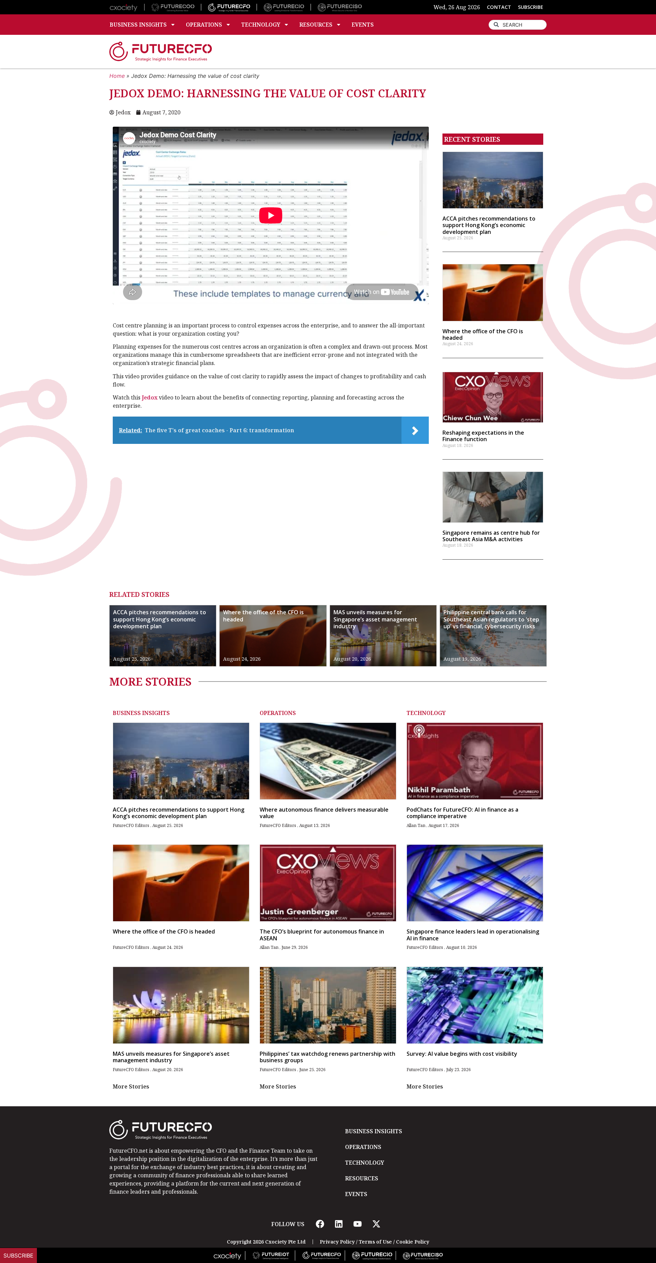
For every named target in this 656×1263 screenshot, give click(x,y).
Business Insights (138, 24)
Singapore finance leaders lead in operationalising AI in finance (473, 935)
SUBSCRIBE (530, 7)
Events (363, 24)
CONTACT (499, 7)
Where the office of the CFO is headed (482, 334)
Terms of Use (375, 1241)
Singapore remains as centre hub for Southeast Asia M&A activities (491, 536)
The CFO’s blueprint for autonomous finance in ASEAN (322, 935)
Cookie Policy (412, 1241)
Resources (315, 24)
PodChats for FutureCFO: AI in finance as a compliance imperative (462, 813)
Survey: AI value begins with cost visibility (462, 1053)
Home (117, 75)
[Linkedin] (338, 1224)
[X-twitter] (376, 1224)
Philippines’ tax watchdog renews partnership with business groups (327, 1057)
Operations (204, 24)
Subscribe (18, 1255)
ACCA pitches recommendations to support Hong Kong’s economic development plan (488, 225)
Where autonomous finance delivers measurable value (324, 813)
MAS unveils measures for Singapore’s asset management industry (375, 619)
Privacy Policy (337, 1241)
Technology (260, 24)
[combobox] (518, 25)
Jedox (150, 397)
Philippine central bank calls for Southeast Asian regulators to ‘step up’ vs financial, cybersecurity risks (491, 619)
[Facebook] (319, 1224)
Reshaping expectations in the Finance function (483, 436)
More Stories (131, 1086)
